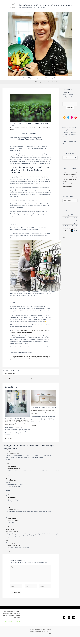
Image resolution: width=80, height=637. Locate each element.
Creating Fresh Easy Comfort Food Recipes (69, 179)
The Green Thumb (30, 127)
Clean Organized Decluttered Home (15, 418)
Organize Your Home (18, 423)
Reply (7, 463)
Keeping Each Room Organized (16, 421)
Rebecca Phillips (12, 466)
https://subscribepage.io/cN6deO (12, 621)
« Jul (63, 237)
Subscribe (70, 107)
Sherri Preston (10, 529)
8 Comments (13, 127)
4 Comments (8, 420)
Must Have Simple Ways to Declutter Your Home (43, 408)
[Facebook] (68, 617)
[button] (30, 82)
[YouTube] (73, 617)
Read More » (8, 438)
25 (65, 230)
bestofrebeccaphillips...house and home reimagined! (45, 5)
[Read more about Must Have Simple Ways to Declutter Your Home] (43, 397)
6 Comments (34, 410)
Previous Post (7, 378)
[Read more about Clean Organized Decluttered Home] (17, 403)
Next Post (34, 378)
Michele (8, 508)
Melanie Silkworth (10, 452)
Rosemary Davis (10, 479)
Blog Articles (21, 127)
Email (63, 101)
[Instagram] (64, 617)
